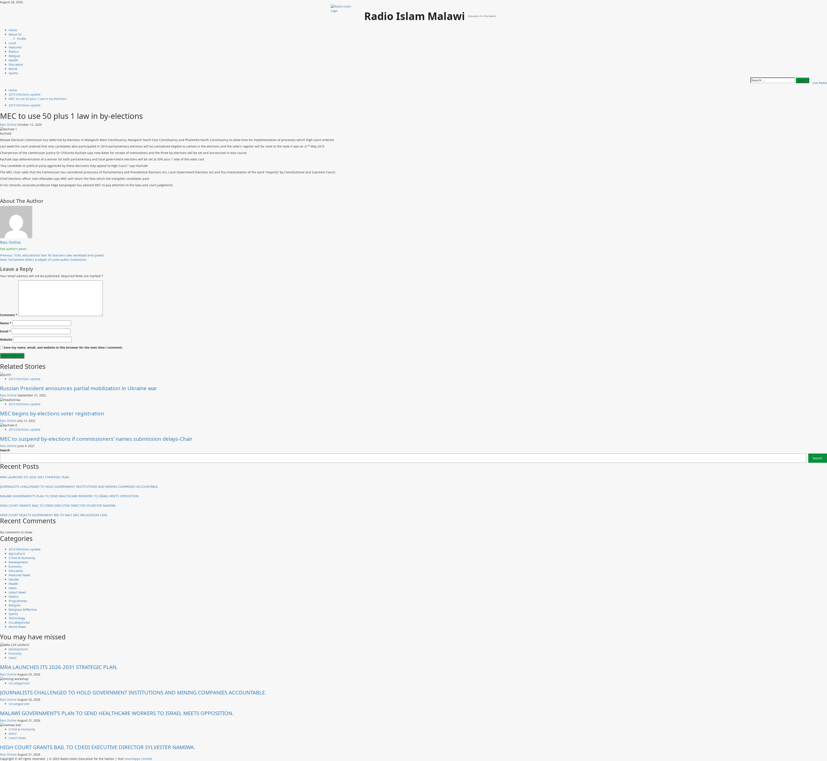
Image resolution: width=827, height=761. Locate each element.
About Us (15, 34)
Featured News (19, 575)
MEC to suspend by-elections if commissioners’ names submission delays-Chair (96, 438)
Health (13, 60)
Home (13, 30)
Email (5, 331)
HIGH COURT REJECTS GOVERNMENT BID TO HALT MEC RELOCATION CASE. (54, 515)
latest (13, 588)
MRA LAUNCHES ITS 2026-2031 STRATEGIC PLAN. (35, 477)
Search (5, 450)
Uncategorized (19, 622)
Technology (17, 618)
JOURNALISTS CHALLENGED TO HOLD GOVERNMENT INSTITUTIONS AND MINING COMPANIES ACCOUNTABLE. (79, 487)
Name (5, 323)
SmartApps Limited (138, 759)
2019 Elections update (24, 105)
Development (18, 562)
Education (16, 64)
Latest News (17, 592)
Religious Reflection (23, 609)
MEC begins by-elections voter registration (52, 413)
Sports (13, 73)
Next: (43, 260)
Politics (14, 52)
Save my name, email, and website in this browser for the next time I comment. (63, 347)
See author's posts (13, 249)
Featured (15, 47)
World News (17, 627)
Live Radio (819, 83)
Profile (21, 39)
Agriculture (17, 553)
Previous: (52, 255)
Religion (14, 56)
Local (12, 43)
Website (6, 339)
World (13, 69)
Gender (14, 579)
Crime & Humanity (22, 558)
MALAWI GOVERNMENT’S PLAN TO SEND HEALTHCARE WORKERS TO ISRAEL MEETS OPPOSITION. (69, 496)
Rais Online (8, 125)
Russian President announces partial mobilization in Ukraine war (78, 388)
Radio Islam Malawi (414, 16)
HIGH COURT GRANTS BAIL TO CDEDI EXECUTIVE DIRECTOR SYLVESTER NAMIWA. (58, 505)
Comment (8, 315)
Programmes (18, 601)
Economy (15, 566)
